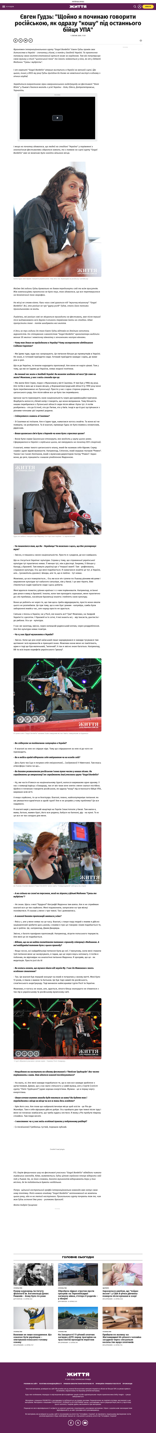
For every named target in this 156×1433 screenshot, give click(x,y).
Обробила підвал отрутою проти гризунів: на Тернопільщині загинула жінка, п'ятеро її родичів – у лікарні (78, 1295)
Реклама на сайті (30, 1383)
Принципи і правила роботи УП (108, 1383)
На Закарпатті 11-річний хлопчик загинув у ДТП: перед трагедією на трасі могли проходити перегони (77, 1337)
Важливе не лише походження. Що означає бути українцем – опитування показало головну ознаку (32, 1338)
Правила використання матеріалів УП (78, 1383)
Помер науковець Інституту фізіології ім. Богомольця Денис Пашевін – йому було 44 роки (31, 1293)
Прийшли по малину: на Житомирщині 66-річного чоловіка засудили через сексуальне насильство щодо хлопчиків (122, 1338)
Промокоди (127, 1383)
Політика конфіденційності (50, 1383)
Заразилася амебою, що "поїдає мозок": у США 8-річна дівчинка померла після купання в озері (120, 1293)
